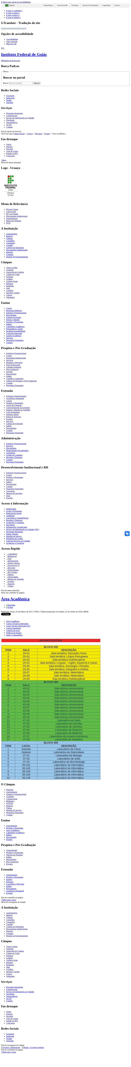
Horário (9, 839)
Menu (3, 160)
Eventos (9, 372)
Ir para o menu (12, 13)
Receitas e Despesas (14, 457)
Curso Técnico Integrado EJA (18, 626)
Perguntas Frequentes (14, 340)
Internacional (12, 561)
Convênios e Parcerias (15, 884)
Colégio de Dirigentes (15, 248)
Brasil (12, 5)
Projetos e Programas (14, 322)
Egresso (9, 147)
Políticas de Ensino (13, 633)
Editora (10, 575)
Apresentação (11, 234)
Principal (38, 134)
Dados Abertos (12, 534)
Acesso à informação (90, 5)
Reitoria (9, 236)
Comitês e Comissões (14, 379)
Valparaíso (10, 297)
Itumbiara (10, 286)
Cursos (9, 308)
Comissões (10, 243)
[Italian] (17, 28)
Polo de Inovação (13, 365)
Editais (9, 324)
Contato (9, 127)
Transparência (11, 122)
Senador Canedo (13, 293)
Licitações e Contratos (15, 522)
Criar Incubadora (13, 412)
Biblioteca (10, 801)
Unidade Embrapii (13, 367)
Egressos (9, 882)
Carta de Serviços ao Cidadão (18, 541)
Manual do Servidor (14, 493)
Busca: (6, 83)
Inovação (11, 568)
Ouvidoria (10, 120)
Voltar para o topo (8, 900)
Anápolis (9, 270)
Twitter (9, 1038)
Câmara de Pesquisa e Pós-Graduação (21, 381)
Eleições (9, 252)
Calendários (12, 554)
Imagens (10, 584)
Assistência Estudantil (15, 398)
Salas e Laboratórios (14, 635)
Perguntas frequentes (14, 113)
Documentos (11, 315)
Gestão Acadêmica (13, 336)
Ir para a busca (12, 15)
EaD (9, 558)
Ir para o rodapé (13, 17)
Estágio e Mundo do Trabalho (18, 410)
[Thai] (24, 28)
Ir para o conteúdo (14, 11)
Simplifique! (48, 5)
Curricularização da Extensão (18, 408)
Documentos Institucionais (17, 216)
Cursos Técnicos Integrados (17, 624)
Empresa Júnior (12, 414)
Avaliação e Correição (15, 543)
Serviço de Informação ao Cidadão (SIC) (22, 529)
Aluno (8, 144)
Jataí (8, 288)
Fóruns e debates (13, 320)
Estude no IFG (12, 153)
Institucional (11, 509)
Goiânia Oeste (12, 281)
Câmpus (9, 238)
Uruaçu (30, 134)
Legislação (106, 5)
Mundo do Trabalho (15, 579)
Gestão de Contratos (14, 455)
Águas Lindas (11, 268)
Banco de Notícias (13, 221)
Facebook (10, 1034)
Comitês (9, 245)
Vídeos (10, 586)
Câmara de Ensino (13, 317)
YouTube (10, 1041)
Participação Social (13, 513)
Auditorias (10, 516)
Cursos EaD (11, 212)
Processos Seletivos (14, 310)
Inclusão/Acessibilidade (15, 331)
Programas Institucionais (16, 358)
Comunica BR (62, 5)
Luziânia (9, 290)
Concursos (10, 156)
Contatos (9, 254)
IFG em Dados (12, 214)
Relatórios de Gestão (14, 539)
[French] (10, 28)
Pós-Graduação (12, 369)
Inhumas (9, 284)
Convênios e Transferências (17, 518)
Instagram (10, 1036)
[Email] (9, 607)
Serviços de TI (13, 565)
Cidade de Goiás (13, 274)
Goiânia (9, 279)
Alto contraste (11, 41)
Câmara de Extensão (14, 424)
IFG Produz (12, 572)
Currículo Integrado (14, 333)
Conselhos (10, 241)
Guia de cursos (12, 151)
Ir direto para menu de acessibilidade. (16, 2)
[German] (14, 28)
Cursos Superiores (13, 628)
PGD (8, 223)
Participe (75, 5)
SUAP (9, 125)
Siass (8, 496)
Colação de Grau (13, 630)
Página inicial (19, 134)
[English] (7, 28)
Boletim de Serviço (14, 536)
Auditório (10, 797)
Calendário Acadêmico (15, 326)
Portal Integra (13, 570)
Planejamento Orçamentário (17, 450)
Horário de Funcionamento (17, 257)
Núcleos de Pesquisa (14, 855)
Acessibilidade (12, 39)
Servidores (10, 525)
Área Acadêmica (15, 599)
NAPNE (9, 803)
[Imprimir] (10, 605)
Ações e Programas (14, 511)
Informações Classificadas (16, 527)
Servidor (9, 149)
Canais (117, 5)
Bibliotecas (12, 556)
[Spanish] (21, 28)
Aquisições (10, 453)
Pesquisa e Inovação (14, 362)
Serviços (9, 338)
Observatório (12, 577)
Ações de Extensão (14, 405)
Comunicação (11, 116)
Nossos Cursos (12, 209)
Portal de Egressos (13, 417)
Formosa (9, 277)
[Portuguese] (3, 28)
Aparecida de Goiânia (15, 272)
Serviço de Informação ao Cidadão (20, 118)
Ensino (47, 134)
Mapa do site (11, 44)
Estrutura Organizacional (16, 313)
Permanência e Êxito (14, 329)
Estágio (9, 879)
